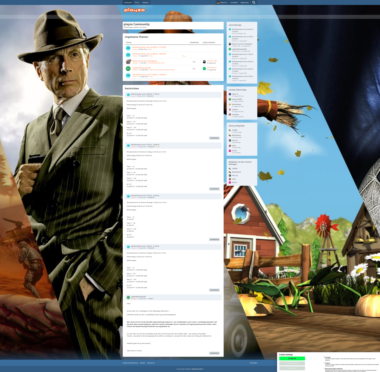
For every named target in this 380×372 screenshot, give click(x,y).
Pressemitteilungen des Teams (156, 63)
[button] (222, 2)
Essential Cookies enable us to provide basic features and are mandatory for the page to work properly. (350, 359)
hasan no (235, 94)
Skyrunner (135, 63)
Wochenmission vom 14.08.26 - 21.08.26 (145, 246)
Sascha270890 (237, 99)
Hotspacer (235, 114)
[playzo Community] (191, 10)
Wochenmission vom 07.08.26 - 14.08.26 (243, 77)
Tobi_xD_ (235, 140)
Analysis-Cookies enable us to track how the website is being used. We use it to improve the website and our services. (352, 364)
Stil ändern (253, 363)
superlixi (235, 109)
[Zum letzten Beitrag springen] (204, 61)
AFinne (234, 151)
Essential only (292, 363)
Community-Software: (190, 369)
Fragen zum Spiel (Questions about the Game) (162, 70)
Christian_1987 (212, 61)
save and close (292, 368)
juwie (234, 145)
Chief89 (234, 130)
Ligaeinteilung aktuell (142, 68)
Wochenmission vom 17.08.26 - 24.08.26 (149, 74)
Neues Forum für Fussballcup (145, 61)
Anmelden (234, 2)
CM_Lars (135, 49)
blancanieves (236, 104)
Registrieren (245, 2)
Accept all (292, 358)
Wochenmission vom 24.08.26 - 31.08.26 (149, 47)
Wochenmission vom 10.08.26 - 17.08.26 (243, 70)
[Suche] (253, 2)
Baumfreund (236, 135)
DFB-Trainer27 (212, 68)
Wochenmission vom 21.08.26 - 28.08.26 (149, 54)
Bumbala (135, 70)
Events (150, 49)
